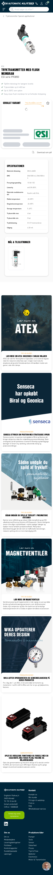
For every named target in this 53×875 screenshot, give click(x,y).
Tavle (31, 840)
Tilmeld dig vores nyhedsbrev (14, 815)
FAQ (30, 806)
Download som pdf (44, 152)
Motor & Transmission (37, 860)
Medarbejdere (9, 840)
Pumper (32, 837)
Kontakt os (33, 794)
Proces (31, 848)
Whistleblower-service (37, 809)
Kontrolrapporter (10, 848)
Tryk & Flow (33, 851)
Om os (6, 837)
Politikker (8, 845)
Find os (31, 803)
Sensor (31, 842)
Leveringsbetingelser (12, 842)
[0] (46, 3)
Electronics (33, 857)
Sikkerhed (32, 845)
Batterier (32, 854)
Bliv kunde (33, 797)
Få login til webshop (36, 800)
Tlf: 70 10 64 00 (10, 801)
